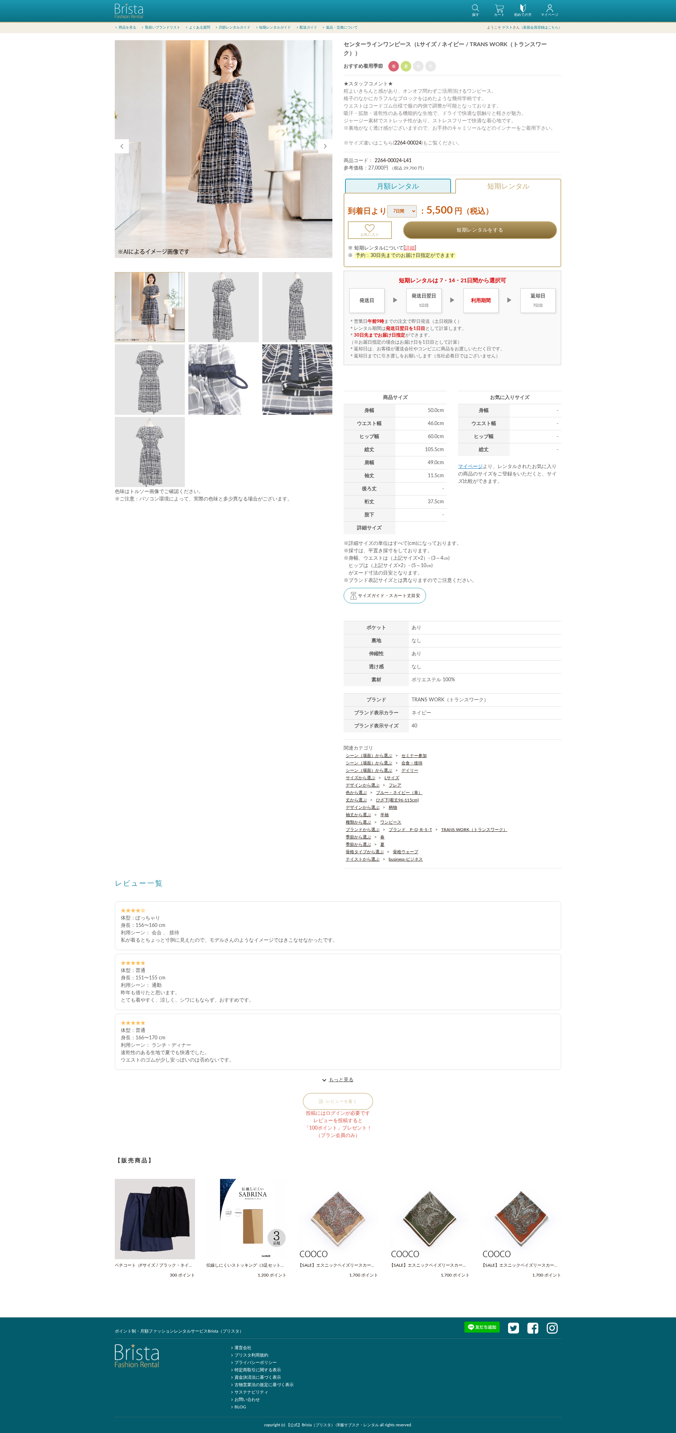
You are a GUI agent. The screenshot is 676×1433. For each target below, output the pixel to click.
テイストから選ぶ (363, 859)
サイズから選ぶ (360, 778)
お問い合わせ (247, 1399)
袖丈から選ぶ (358, 815)
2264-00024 (407, 143)
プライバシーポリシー (255, 1362)
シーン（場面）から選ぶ (369, 756)
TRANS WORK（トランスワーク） (474, 830)
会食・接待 (412, 763)
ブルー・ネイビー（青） (399, 793)
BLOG (240, 1407)
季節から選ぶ (358, 837)
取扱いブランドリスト (162, 27)
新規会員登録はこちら (540, 27)
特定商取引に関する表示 (257, 1370)
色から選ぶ (356, 793)
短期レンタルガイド (275, 27)
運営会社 (242, 1348)
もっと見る (341, 1079)
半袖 (384, 815)
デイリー (409, 770)
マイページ (470, 466)
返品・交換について (342, 27)
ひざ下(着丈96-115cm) (397, 800)
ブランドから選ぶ (363, 830)
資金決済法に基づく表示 (257, 1377)
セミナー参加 (414, 756)
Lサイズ (391, 778)
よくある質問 (199, 27)
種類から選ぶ (358, 822)
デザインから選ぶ (363, 785)
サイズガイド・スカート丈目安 (389, 596)
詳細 (410, 248)
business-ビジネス (406, 859)
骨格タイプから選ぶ (365, 852)
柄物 (393, 807)
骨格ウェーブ (405, 852)
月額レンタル (398, 186)
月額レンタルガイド (234, 27)
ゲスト (507, 27)
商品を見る (127, 27)
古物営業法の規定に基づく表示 (264, 1385)
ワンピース (390, 822)
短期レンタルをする (480, 230)
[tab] (150, 307)
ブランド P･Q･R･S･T (410, 830)
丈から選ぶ (356, 800)
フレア (395, 785)
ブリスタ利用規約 (251, 1355)
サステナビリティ (251, 1392)
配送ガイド (308, 27)
